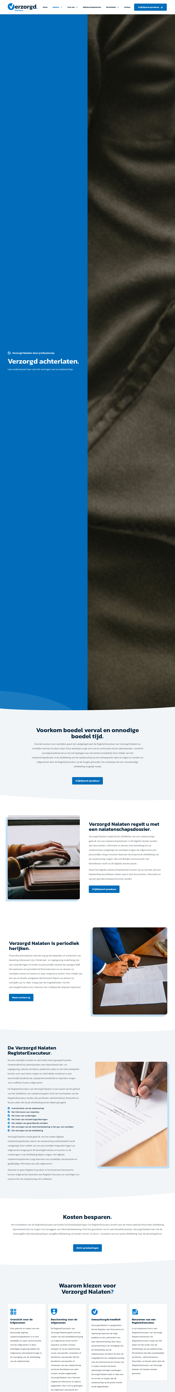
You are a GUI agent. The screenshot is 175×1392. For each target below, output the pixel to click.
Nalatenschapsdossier (92, 7)
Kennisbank (111, 7)
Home (45, 7)
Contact (127, 7)
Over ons (71, 7)
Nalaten (56, 7)
